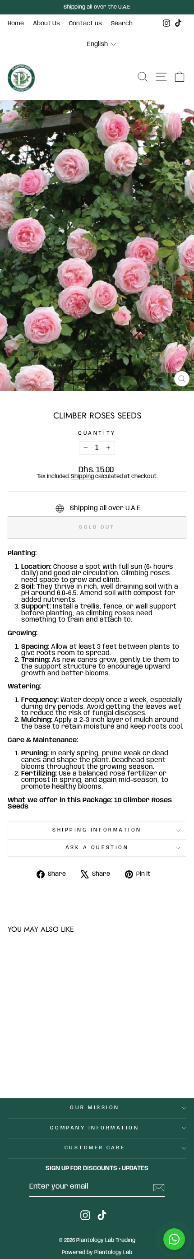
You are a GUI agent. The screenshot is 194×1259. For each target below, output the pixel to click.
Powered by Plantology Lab (97, 1252)
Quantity (96, 433)
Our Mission (95, 1107)
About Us (46, 23)
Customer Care (95, 1148)
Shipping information (97, 830)
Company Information (94, 1128)
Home (16, 23)
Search (122, 23)
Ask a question (97, 847)
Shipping (82, 476)
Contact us (85, 23)
